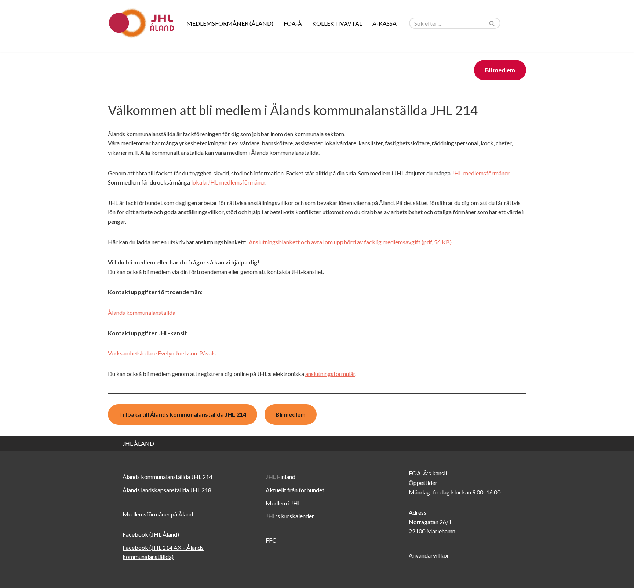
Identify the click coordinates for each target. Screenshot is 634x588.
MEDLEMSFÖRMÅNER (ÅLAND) (229, 23)
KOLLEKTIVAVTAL (337, 23)
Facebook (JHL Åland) (151, 534)
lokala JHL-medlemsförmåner (228, 182)
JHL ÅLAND (138, 443)
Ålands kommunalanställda (141, 312)
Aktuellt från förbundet (295, 489)
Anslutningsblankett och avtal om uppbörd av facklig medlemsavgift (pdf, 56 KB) (350, 241)
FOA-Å (293, 23)
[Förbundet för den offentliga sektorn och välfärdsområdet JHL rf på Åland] (141, 23)
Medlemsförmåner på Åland (158, 514)
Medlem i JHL (283, 503)
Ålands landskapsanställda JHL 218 (167, 489)
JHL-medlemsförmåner (480, 172)
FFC (271, 540)
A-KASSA (384, 23)
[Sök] (492, 23)
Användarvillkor (429, 555)
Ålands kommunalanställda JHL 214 (167, 476)
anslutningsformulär (330, 373)
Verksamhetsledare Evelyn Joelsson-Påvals (162, 353)
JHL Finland (280, 476)
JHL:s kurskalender (290, 515)
